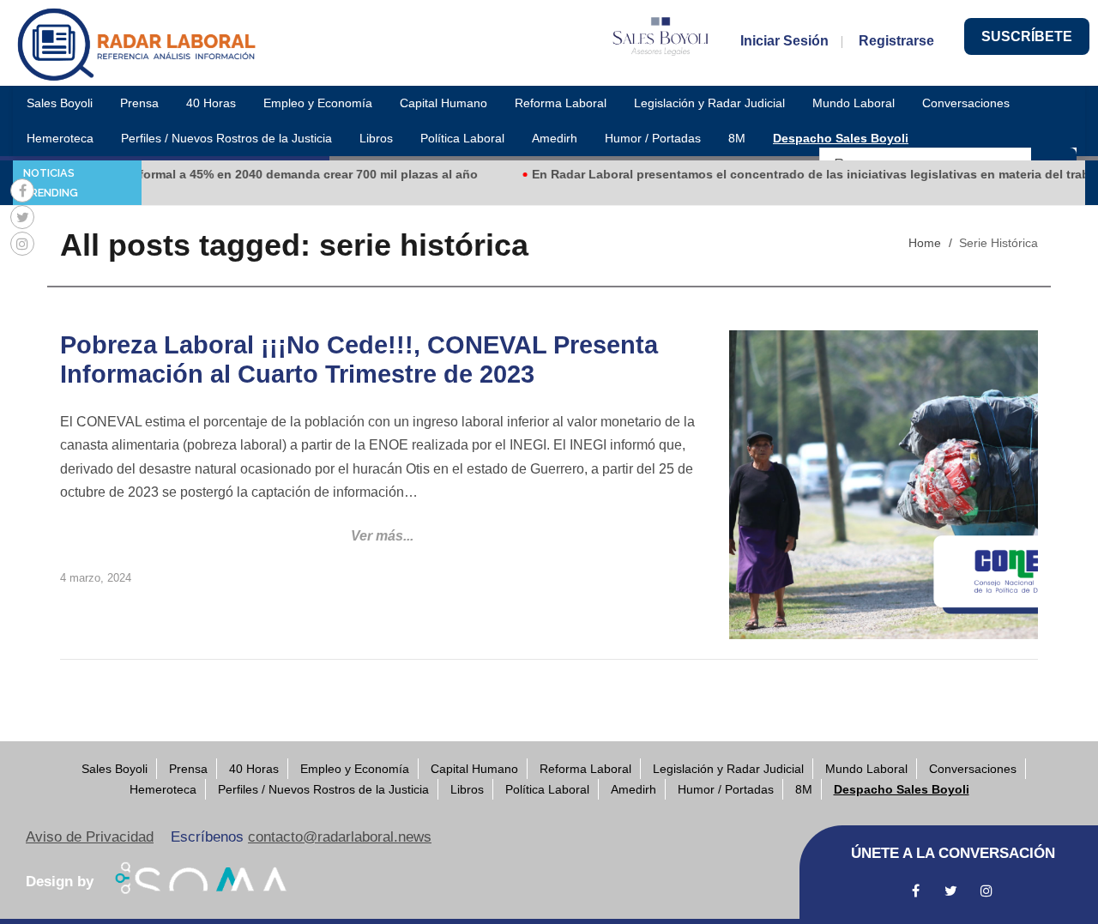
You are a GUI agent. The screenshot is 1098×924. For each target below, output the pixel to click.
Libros (376, 138)
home (924, 243)
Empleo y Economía (317, 103)
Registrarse (896, 40)
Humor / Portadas (653, 138)
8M (736, 138)
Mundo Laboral (853, 103)
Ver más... (382, 535)
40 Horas (211, 103)
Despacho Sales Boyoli (840, 138)
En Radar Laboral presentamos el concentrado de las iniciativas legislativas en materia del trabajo (804, 174)
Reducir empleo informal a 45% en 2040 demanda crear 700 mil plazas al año (239, 174)
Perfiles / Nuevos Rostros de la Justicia (226, 138)
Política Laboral (462, 138)
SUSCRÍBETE (1026, 36)
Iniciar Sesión (784, 40)
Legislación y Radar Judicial (709, 103)
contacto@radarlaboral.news (339, 837)
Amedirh (554, 138)
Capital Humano (443, 103)
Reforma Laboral (560, 103)
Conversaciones (966, 103)
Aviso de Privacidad (90, 837)
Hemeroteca (60, 138)
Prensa (139, 103)
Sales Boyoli (60, 103)
